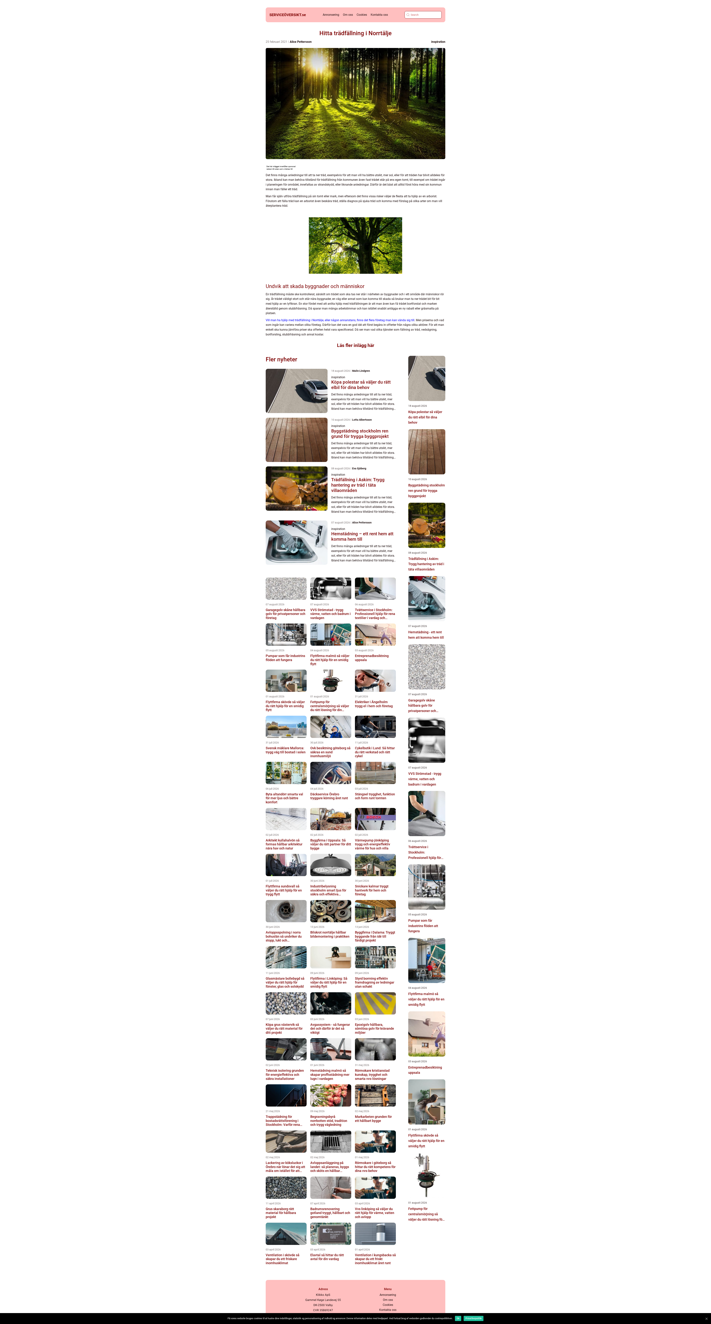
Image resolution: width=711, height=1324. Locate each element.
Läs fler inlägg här (355, 345)
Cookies (362, 14)
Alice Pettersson (301, 42)
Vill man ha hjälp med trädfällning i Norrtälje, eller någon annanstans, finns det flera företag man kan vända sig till (340, 320)
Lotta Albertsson (362, 419)
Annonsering (331, 14)
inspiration (438, 42)
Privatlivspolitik (473, 1318)
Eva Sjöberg (359, 468)
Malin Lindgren (361, 370)
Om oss (348, 14)
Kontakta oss (379, 14)
